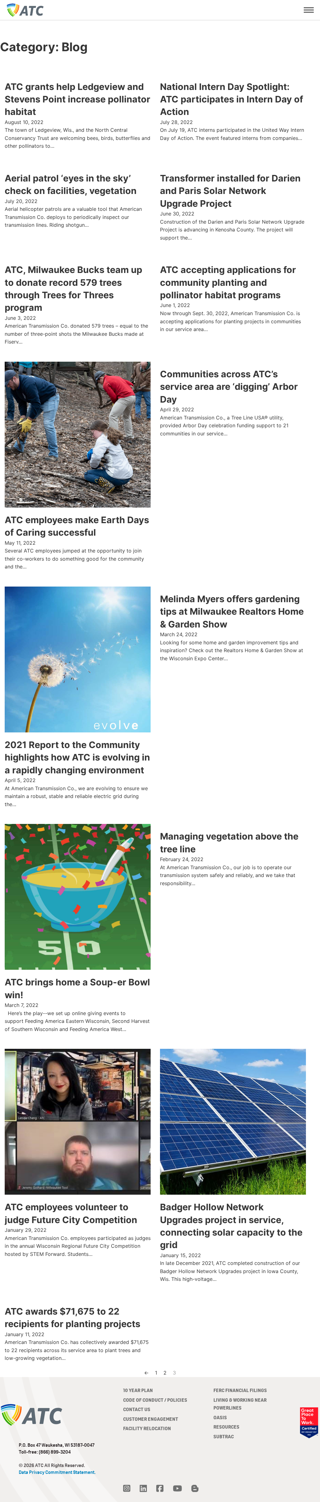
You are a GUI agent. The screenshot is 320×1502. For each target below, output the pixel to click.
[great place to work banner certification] (309, 1422)
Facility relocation (147, 1428)
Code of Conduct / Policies (155, 1400)
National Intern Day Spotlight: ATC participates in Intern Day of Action (231, 99)
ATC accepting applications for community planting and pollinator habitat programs (228, 282)
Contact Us (136, 1409)
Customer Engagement (150, 1419)
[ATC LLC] (25, 10)
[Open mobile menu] (309, 9)
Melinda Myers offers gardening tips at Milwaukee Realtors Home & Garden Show (232, 611)
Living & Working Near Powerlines (240, 1404)
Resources (226, 1427)
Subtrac (223, 1437)
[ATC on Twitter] (126, 1488)
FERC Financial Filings (240, 1390)
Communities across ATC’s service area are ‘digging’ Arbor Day (229, 387)
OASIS (220, 1417)
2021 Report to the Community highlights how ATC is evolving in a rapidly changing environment (77, 757)
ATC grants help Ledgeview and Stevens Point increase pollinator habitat (77, 99)
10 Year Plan (138, 1390)
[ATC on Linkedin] (143, 1488)
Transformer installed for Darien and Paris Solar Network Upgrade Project (230, 191)
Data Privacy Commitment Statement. (57, 1472)
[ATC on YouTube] (177, 1488)
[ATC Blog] (195, 1488)
